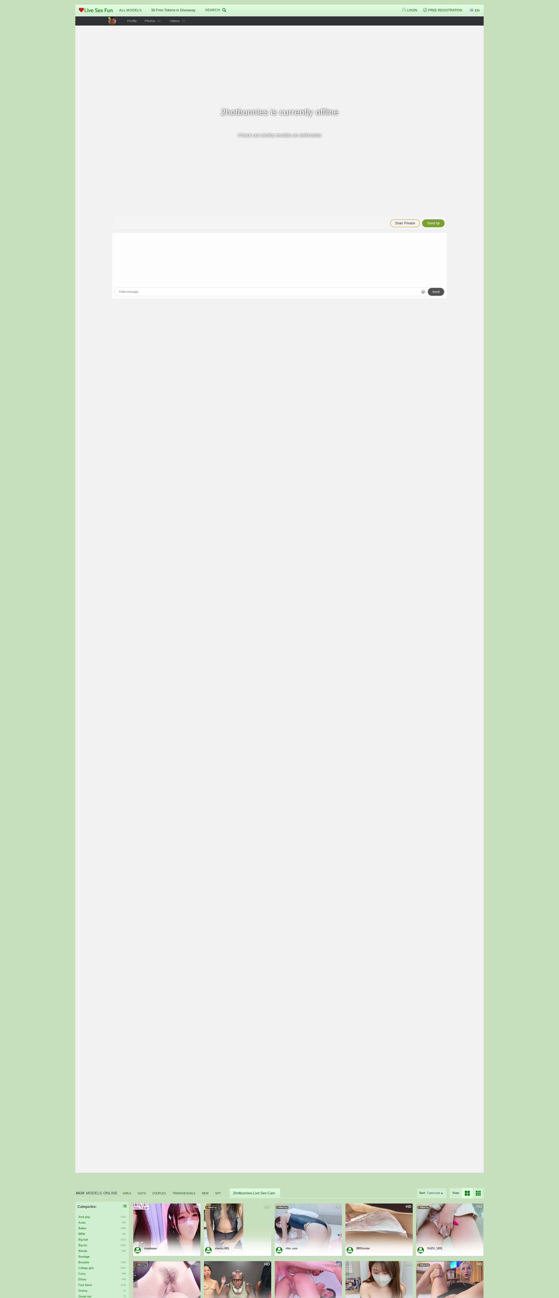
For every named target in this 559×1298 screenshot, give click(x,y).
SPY (218, 1193)
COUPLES (159, 1193)
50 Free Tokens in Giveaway (173, 10)
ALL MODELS (130, 10)
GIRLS (127, 1193)
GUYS (142, 1193)
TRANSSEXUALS (184, 1193)
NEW (205, 1193)
